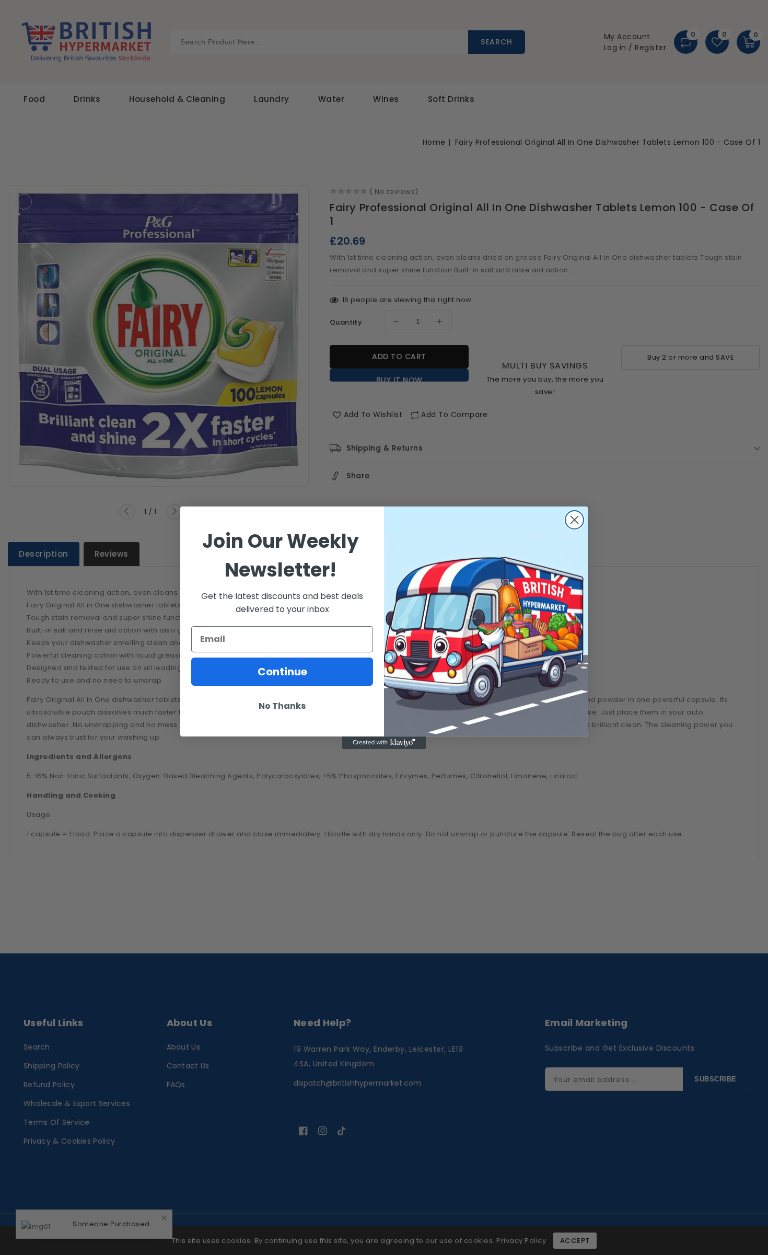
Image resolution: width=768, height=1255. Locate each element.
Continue (282, 671)
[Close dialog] (574, 520)
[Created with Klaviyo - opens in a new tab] (384, 742)
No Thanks (282, 706)
